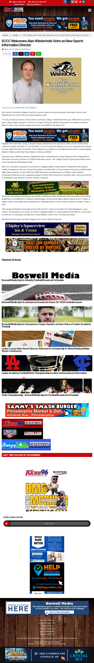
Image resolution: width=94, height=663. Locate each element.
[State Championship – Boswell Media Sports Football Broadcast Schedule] (47, 385)
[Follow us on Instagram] (72, 1)
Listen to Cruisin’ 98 (38, 2)
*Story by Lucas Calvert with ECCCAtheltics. (19, 108)
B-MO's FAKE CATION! (13, 517)
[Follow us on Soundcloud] (80, 1)
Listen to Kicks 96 (18, 2)
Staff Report (26, 49)
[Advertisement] (47, 23)
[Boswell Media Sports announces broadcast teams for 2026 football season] (47, 292)
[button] (89, 10)
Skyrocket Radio (53, 642)
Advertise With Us (34, 4)
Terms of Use (47, 626)
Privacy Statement (47, 628)
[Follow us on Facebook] (65, 1)
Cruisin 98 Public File (47, 623)
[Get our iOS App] (83, 1)
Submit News (19, 4)
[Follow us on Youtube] (76, 1)
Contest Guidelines (47, 631)
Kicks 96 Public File (47, 620)
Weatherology (60, 643)
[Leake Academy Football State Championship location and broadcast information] (47, 363)
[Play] (6, 523)
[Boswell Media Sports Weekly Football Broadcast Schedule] (47, 270)
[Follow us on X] (68, 1)
